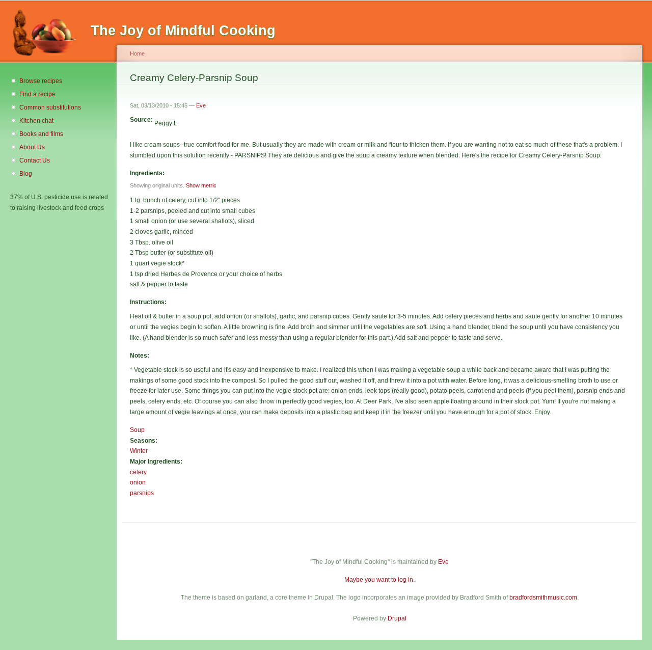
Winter (139, 450)
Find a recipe (37, 94)
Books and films (41, 134)
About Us (32, 147)
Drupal (397, 618)
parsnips (142, 493)
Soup (137, 430)
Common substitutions (50, 107)
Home (137, 53)
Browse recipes (40, 81)
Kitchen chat (36, 120)
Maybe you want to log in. (379, 579)
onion (138, 482)
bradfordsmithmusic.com (543, 597)
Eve (201, 105)
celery (138, 472)
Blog (25, 173)
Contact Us (34, 160)
